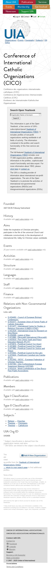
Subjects (39, 40)
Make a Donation (13, 558)
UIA (14, 28)
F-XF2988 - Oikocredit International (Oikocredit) (27, 337)
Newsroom (11, 11)
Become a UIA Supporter (15, 555)
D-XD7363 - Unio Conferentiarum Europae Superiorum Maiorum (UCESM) (25, 365)
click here (14, 169)
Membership (23, 7)
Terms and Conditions (14, 567)
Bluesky (12, 549)
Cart (34, 17)
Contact (26, 17)
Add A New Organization (35, 455)
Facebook (13, 544)
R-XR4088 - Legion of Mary (19, 335)
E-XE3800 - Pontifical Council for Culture (24, 346)
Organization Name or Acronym (22, 115)
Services (42, 2)
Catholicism (23, 425)
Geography (29, 40)
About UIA (11, 2)
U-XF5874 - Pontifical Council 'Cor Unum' (24, 344)
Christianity (22, 423)
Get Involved (41, 7)
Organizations (10, 40)
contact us (25, 169)
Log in (17, 17)
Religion (11, 421)
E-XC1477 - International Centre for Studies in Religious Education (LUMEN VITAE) (26, 327)
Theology (11, 423)
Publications (27, 2)
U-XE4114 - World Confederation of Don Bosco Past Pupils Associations (27, 369)
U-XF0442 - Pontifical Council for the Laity (25, 353)
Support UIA (27, 11)
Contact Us (10, 541)
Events (9, 7)
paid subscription (22, 219)
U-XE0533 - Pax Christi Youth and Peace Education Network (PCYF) (25, 341)
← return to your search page (15, 467)
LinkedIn (12, 547)
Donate (42, 17)
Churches (21, 421)
